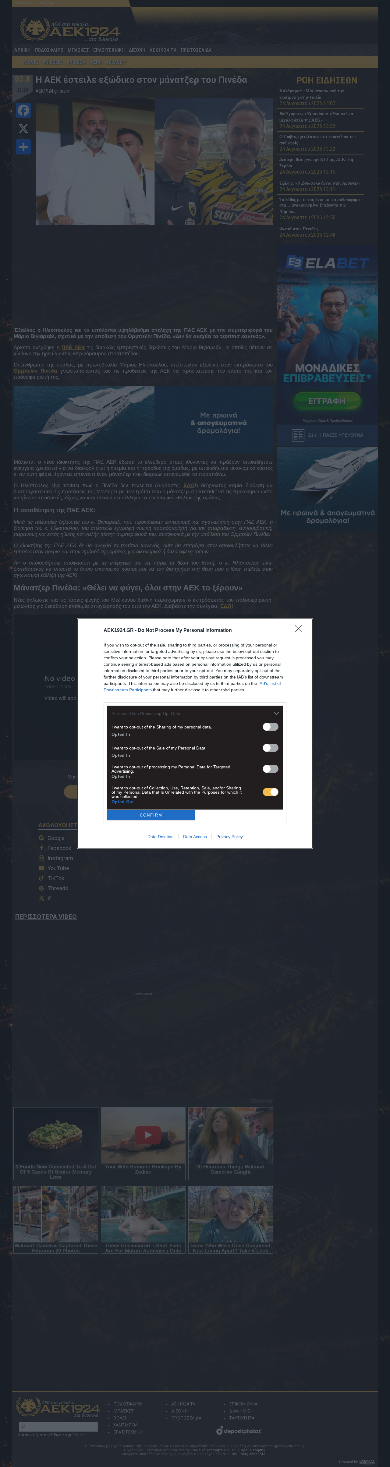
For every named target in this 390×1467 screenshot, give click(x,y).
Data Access (195, 836)
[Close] (300, 630)
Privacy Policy (229, 836)
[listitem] (195, 713)
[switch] (270, 727)
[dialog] (195, 733)
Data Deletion (160, 836)
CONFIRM (151, 815)
